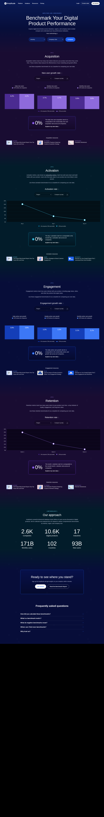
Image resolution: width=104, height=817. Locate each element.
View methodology (51, 33)
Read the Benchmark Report (58, 586)
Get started (40, 586)
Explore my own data (51, 126)
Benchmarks (58, 13)
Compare (70, 39)
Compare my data (59, 78)
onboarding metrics (51, 175)
